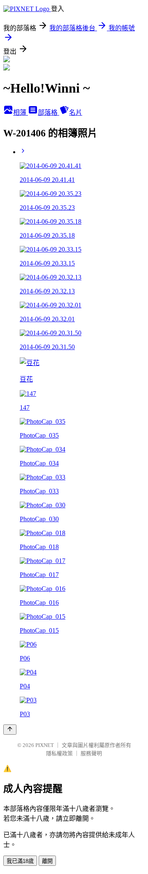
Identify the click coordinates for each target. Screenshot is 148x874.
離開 (47, 861)
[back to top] (9, 729)
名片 (75, 112)
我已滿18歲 (20, 861)
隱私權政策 (59, 753)
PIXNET (44, 745)
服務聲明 (91, 753)
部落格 (48, 112)
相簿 (20, 112)
